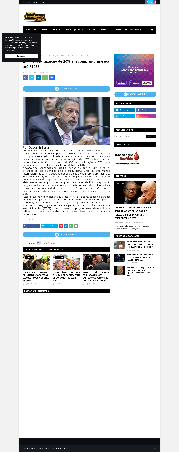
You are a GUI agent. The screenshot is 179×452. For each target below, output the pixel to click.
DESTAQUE (32, 219)
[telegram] (124, 110)
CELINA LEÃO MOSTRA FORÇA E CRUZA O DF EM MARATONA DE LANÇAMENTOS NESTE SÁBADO (66, 276)
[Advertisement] (108, 14)
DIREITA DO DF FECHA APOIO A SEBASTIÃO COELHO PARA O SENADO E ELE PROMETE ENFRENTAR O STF (132, 213)
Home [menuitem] (27, 30)
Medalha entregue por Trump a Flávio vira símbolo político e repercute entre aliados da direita (140, 271)
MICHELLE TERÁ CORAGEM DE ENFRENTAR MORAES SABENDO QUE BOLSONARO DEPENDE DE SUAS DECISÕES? (96, 276)
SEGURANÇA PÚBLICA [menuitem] (75, 30)
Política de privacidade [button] (14, 51)
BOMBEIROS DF (33, 72)
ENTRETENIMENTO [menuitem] (133, 30)
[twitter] (151, 2)
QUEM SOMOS (38, 2)
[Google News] (52, 77)
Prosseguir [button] (21, 56)
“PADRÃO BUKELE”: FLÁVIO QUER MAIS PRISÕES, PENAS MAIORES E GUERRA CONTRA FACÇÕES (36, 276)
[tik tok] (146, 121)
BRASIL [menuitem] (45, 30)
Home (154, 448)
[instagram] (155, 2)
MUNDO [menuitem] (56, 30)
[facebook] (147, 2)
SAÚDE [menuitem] (92, 30)
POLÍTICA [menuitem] (105, 30)
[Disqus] (66, 328)
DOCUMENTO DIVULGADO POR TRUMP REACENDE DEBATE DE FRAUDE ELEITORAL (139, 257)
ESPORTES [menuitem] (117, 30)
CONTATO (26, 2)
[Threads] (124, 121)
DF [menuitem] (35, 30)
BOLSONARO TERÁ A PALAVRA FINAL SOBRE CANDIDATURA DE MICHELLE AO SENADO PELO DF (139, 244)
